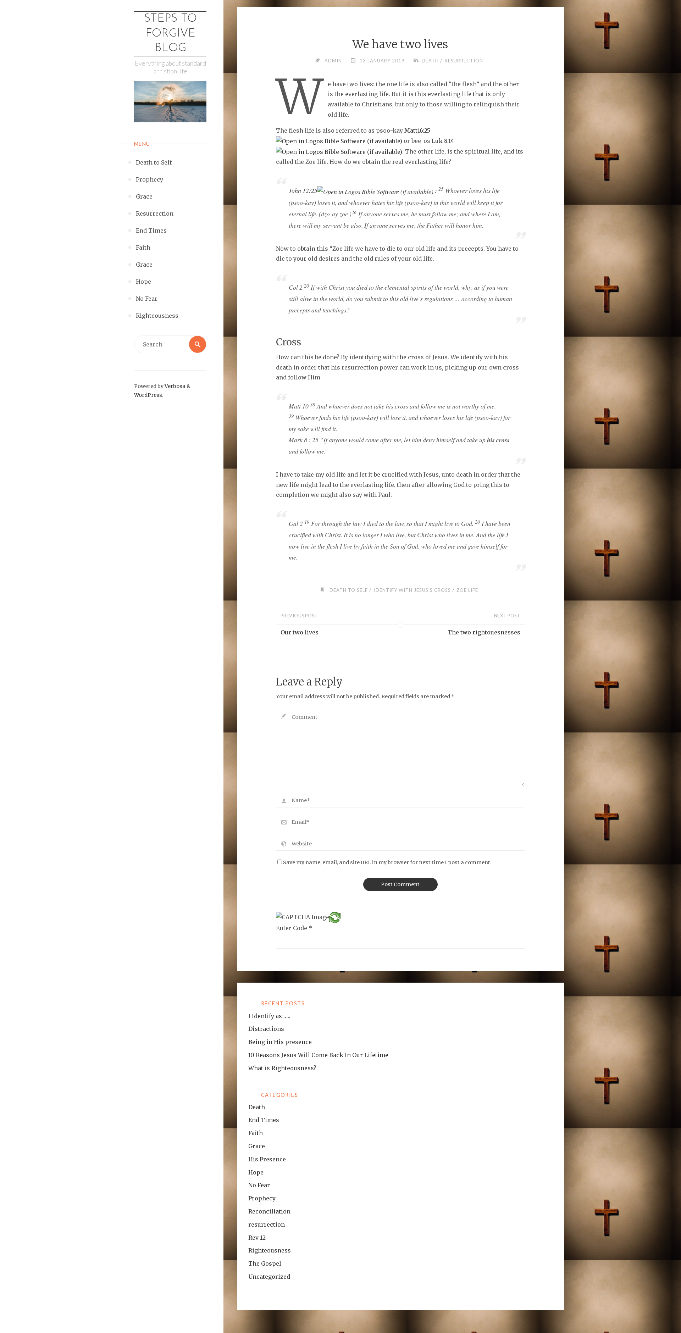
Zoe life (467, 590)
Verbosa (175, 386)
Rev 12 (257, 1237)
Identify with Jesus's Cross (412, 590)
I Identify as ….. (269, 1016)
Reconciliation (269, 1211)
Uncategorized (269, 1276)
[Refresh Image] (334, 916)
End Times (263, 1119)
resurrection (464, 60)
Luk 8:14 (443, 140)
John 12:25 (303, 190)
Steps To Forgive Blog (170, 33)
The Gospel (264, 1263)
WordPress (148, 395)
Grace (256, 1146)
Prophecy (262, 1198)
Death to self (349, 590)
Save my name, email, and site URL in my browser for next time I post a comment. (387, 862)
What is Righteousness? (282, 1068)
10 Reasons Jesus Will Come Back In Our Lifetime (318, 1055)
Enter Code (294, 928)
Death (430, 60)
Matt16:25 (417, 130)
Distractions (266, 1028)
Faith (255, 1133)
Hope (256, 1172)
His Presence (267, 1159)
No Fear (259, 1185)
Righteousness (269, 1250)
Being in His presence (280, 1041)
